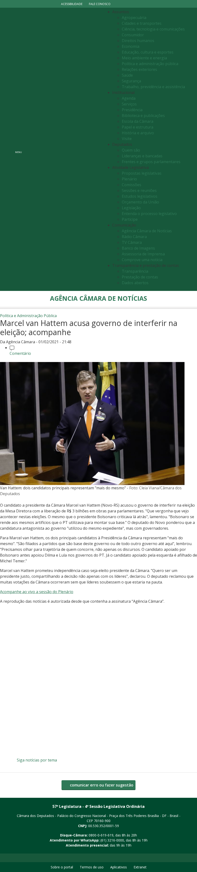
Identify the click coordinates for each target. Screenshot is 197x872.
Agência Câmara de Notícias (147, 230)
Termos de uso (92, 867)
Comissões (131, 184)
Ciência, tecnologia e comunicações (153, 29)
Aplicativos (118, 867)
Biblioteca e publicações (143, 115)
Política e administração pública (150, 63)
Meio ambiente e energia (144, 58)
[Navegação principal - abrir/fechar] (18, 149)
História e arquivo (138, 132)
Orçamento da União (140, 202)
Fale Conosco (100, 4)
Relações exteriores (139, 69)
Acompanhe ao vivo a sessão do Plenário (36, 591)
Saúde (127, 75)
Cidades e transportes (141, 23)
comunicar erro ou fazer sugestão (101, 785)
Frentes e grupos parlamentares (151, 161)
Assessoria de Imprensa (143, 254)
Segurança (131, 81)
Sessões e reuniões (139, 190)
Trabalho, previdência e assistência (153, 86)
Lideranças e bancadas (142, 156)
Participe (130, 219)
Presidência (132, 109)
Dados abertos (135, 282)
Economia (130, 46)
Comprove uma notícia (142, 259)
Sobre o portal (62, 867)
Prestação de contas (140, 277)
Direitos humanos (138, 40)
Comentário (20, 353)
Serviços (129, 104)
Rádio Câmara (134, 236)
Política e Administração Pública (28, 315)
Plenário (129, 179)
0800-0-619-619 (101, 835)
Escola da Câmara (137, 121)
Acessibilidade (71, 4)
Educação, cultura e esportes (147, 52)
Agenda (128, 98)
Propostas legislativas (141, 173)
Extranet (140, 867)
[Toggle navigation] (64, 149)
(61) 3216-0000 (112, 840)
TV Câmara (132, 242)
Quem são (131, 150)
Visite (127, 138)
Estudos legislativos (139, 196)
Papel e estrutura (137, 127)
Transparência (135, 271)
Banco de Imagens (138, 248)
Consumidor (133, 34)
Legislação (131, 207)
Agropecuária (134, 17)
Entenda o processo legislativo (149, 213)
